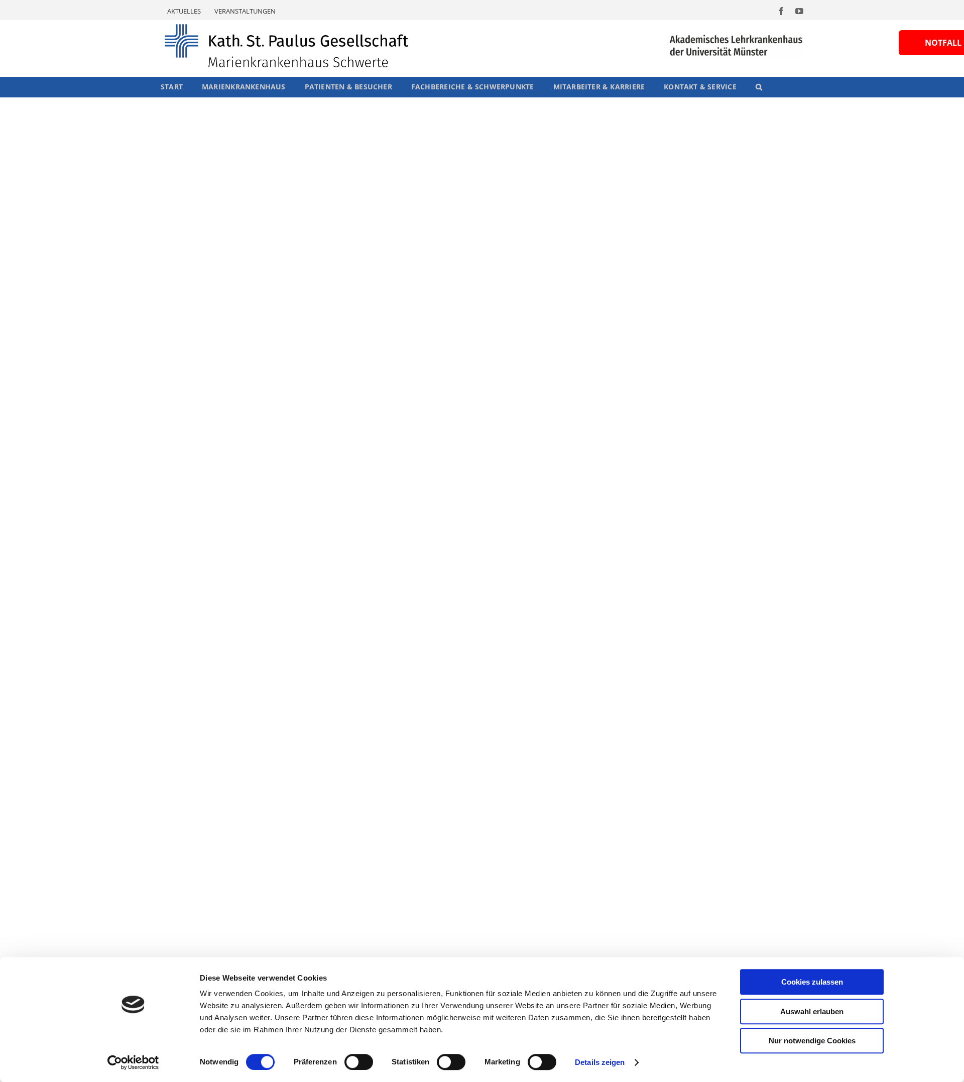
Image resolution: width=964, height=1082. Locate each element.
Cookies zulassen (812, 982)
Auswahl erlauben (812, 1011)
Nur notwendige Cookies (812, 1040)
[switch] (358, 1062)
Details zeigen (600, 1062)
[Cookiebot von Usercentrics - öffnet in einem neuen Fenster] (133, 1062)
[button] (759, 87)
